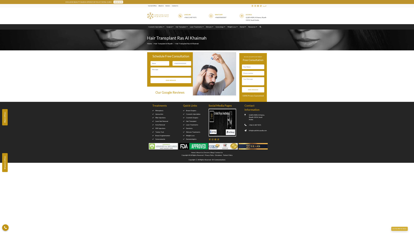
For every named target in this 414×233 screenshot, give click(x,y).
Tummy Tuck (159, 132)
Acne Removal (160, 125)
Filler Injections (160, 118)
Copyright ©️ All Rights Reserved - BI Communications (207, 160)
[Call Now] (5, 227)
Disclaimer (218, 155)
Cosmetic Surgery (192, 118)
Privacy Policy (209, 155)
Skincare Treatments (193, 132)
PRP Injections (160, 128)
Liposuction (159, 114)
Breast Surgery (191, 110)
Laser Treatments (192, 125)
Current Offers (152, 6)
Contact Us (175, 6)
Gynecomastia (160, 139)
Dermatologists (191, 139)
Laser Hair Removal (161, 121)
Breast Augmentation (162, 135)
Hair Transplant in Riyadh (163, 44)
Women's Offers (5, 162)
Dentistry (189, 128)
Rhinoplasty (159, 110)
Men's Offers (5, 117)
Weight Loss (190, 135)
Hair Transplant (191, 121)
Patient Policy (228, 155)
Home (149, 44)
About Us (161, 6)
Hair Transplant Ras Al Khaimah (187, 44)
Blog (212, 152)
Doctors (167, 6)
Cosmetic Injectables (193, 114)
